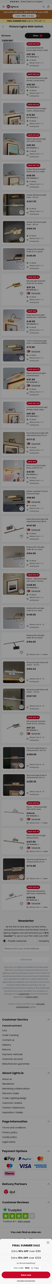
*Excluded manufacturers (26, 1281)
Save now (26, 1275)
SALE (26, 1268)
